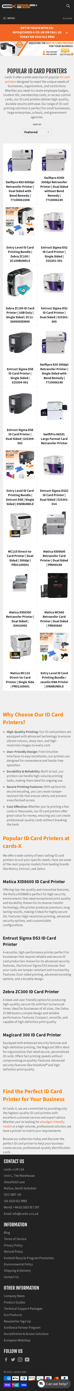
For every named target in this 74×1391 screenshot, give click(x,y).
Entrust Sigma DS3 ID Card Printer (29, 941)
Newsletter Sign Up (17, 1321)
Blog (7, 1233)
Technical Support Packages (23, 1309)
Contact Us (11, 1277)
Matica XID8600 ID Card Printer (34, 881)
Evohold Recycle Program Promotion (29, 1258)
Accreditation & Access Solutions (26, 1334)
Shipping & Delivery (17, 1270)
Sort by (37, 124)
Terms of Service (15, 1239)
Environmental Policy (18, 1264)
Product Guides (14, 1302)
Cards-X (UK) (19, 1372)
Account (67, 18)
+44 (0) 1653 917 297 (26, 1207)
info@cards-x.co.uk (26, 1214)
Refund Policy (13, 1251)
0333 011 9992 (18, 1201)
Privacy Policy (13, 1245)
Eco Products (13, 1315)
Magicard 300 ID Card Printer (32, 1035)
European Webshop (17, 1340)
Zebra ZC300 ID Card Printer (31, 991)
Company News (14, 1296)
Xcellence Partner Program (22, 1327)
